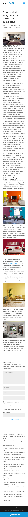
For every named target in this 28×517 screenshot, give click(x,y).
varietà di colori (12, 263)
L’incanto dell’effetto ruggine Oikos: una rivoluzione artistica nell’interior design (14, 436)
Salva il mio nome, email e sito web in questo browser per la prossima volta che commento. (13, 404)
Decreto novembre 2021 (10, 445)
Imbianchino (6, 500)
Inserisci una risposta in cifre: (12, 409)
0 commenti (16, 27)
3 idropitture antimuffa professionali (14, 457)
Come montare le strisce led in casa (14, 491)
